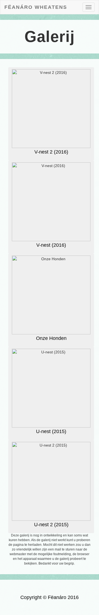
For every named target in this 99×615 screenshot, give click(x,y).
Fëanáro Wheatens (35, 7)
